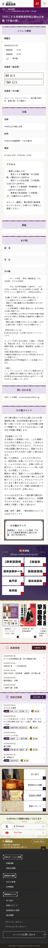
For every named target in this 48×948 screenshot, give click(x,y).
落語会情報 (11, 9)
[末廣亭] (35, 561)
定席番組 (10, 886)
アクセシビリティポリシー (15, 926)
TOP (3, 9)
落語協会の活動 (12, 910)
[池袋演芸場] (35, 571)
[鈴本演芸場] (13, 561)
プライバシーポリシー (14, 921)
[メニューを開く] (44, 3)
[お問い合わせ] (37, 3)
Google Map (38, 841)
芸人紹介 (10, 900)
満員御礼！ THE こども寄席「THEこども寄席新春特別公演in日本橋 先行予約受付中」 (22, 532)
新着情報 (10, 863)
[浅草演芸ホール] (13, 571)
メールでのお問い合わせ (24, 934)
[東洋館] (13, 590)
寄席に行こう (12, 905)
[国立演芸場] (35, 580)
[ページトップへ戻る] (43, 849)
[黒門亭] (13, 580)
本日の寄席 (11, 881)
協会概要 (10, 915)
